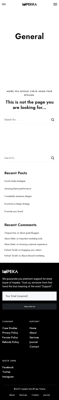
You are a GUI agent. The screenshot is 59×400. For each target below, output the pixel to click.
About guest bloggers (29, 232)
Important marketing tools (30, 238)
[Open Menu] (55, 4)
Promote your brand (13, 211)
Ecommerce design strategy (17, 203)
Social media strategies (14, 181)
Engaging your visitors (31, 250)
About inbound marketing (32, 255)
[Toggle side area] (4, 4)
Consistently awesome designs (18, 196)
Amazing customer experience (33, 244)
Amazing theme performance (17, 188)
